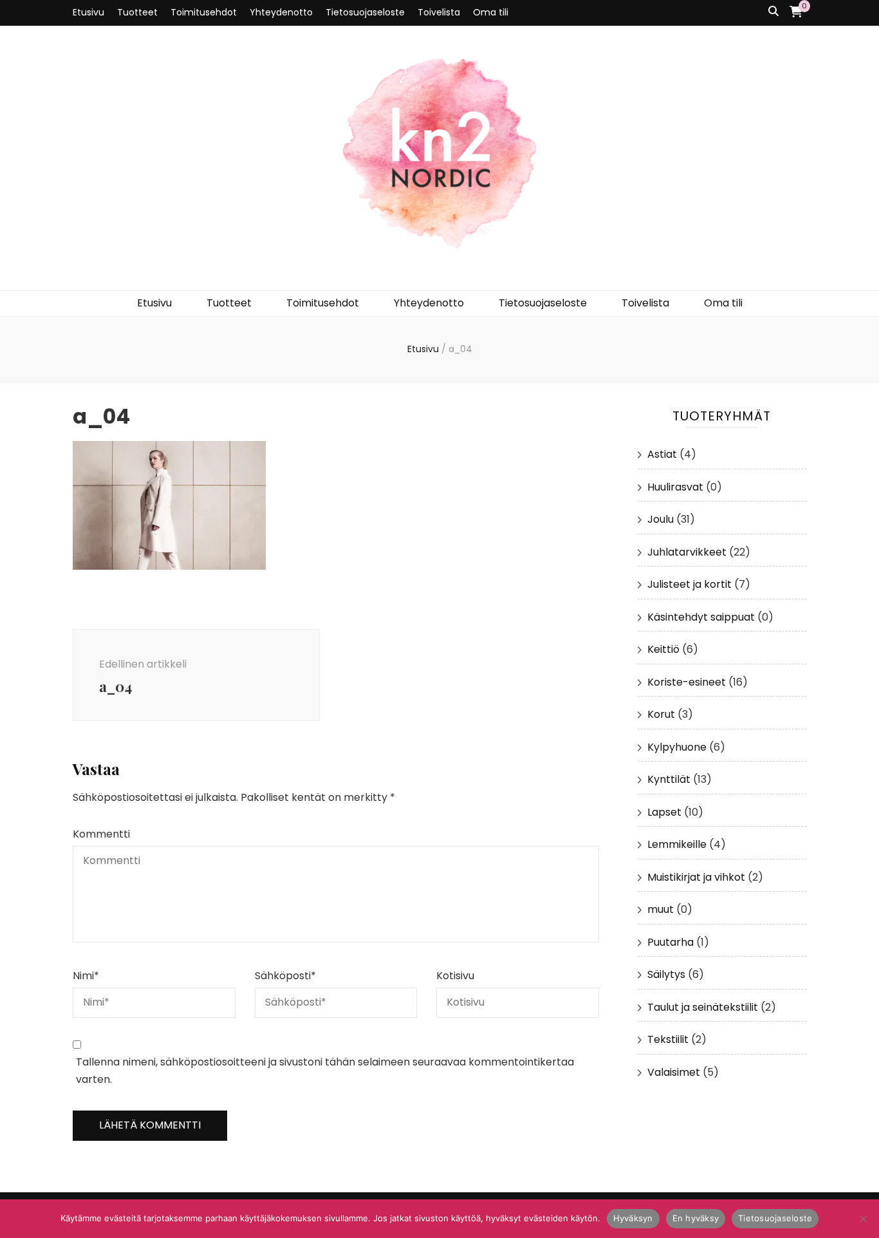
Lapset (664, 812)
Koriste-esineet (686, 682)
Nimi (86, 975)
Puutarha (670, 942)
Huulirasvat (675, 487)
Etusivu (88, 12)
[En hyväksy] (862, 1218)
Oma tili (490, 12)
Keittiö (663, 649)
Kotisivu (455, 975)
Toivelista (439, 12)
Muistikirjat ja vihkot (696, 877)
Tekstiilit (668, 1039)
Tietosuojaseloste (365, 12)
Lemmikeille (677, 844)
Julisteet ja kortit (689, 584)
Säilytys (666, 974)
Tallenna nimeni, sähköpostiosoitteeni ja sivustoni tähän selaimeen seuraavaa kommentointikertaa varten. (325, 1071)
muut (660, 909)
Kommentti (101, 834)
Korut (661, 714)
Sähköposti (285, 975)
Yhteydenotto (281, 12)
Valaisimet (673, 1072)
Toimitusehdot (204, 12)
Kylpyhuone (677, 747)
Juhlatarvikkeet (686, 552)
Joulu (660, 519)
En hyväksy (695, 1218)
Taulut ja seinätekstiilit (702, 1007)
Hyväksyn (633, 1218)
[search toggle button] (773, 12)
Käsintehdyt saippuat (701, 617)
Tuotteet (137, 12)
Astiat (662, 454)
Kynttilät (668, 779)
